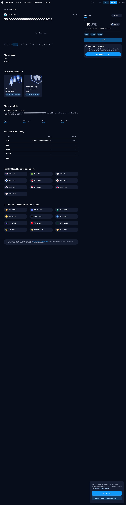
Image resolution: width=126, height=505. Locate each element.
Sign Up (113, 2)
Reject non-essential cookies (106, 498)
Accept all (107, 493)
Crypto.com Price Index (40, 241)
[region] (107, 492)
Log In (106, 2)
